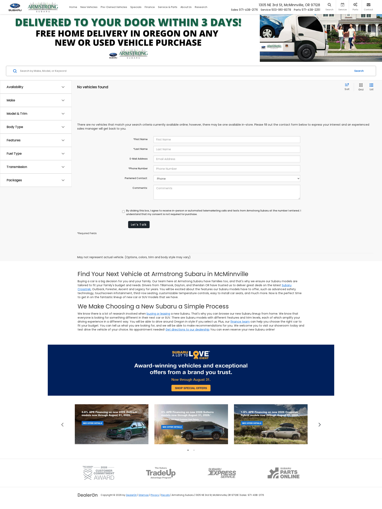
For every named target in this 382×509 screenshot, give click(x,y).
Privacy (155, 495)
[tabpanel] (111, 424)
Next (319, 424)
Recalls (165, 495)
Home (73, 7)
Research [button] (201, 7)
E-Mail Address (139, 158)
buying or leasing (158, 314)
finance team (240, 322)
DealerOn (131, 495)
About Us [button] (186, 7)
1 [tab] (188, 450)
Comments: (140, 188)
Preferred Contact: (136, 178)
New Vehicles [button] (88, 7)
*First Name (140, 139)
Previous (62, 424)
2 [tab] (194, 450)
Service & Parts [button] (167, 7)
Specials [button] (135, 7)
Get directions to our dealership (188, 330)
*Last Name (140, 149)
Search (359, 71)
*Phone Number (138, 168)
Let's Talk (139, 225)
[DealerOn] (88, 495)
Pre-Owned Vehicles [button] (114, 7)
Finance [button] (150, 7)
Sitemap (144, 495)
